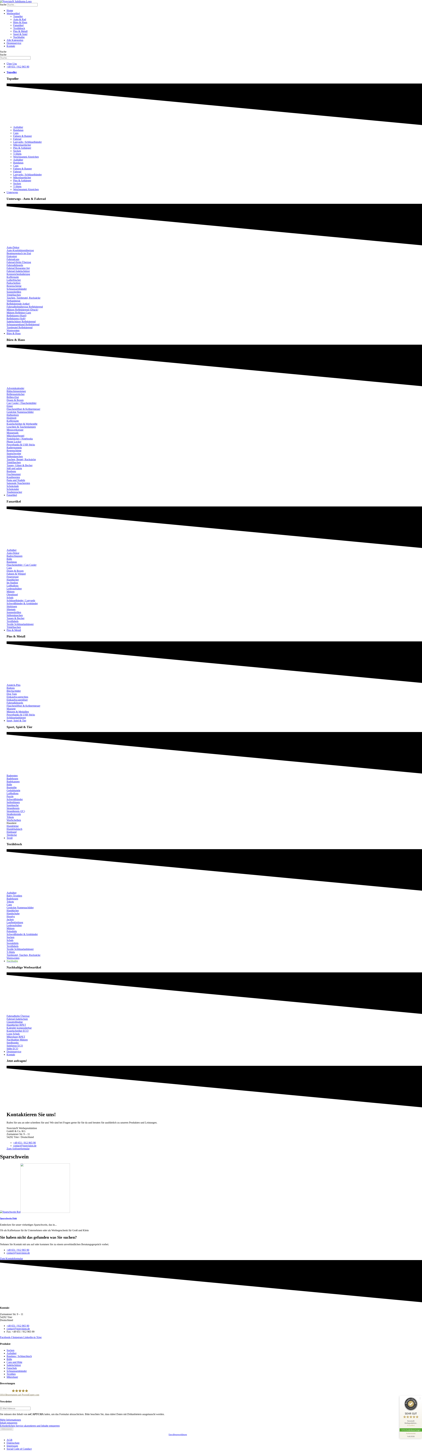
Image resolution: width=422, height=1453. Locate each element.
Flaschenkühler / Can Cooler (21, 564)
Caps (15, 133)
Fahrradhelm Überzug (18, 1016)
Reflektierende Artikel (18, 303)
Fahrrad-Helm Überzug (19, 262)
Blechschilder (14, 691)
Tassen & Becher (15, 618)
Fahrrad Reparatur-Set (18, 268)
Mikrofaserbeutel (15, 435)
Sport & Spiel (20, 34)
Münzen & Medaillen (18, 711)
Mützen (11, 591)
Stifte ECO (12, 1048)
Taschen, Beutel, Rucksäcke (21, 459)
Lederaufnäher (14, 588)
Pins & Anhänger (22, 147)
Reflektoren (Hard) (16, 315)
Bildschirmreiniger (16, 391)
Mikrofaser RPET (16, 1036)
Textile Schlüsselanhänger (20, 624)
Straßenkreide (14, 814)
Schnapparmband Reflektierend (23, 324)
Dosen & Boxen (15, 400)
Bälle (9, 559)
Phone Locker (14, 441)
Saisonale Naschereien (18, 483)
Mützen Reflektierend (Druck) (22, 309)
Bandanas (18, 130)
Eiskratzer (12, 256)
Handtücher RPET (16, 1024)
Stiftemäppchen (15, 456)
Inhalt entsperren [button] (8, 1422)
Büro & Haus (20, 22)
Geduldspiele (13, 790)
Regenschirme (14, 286)
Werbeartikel (13, 13)
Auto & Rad (19, 19)
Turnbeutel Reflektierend (19, 327)
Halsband (11, 832)
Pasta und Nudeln (16, 480)
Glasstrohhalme (15, 1022)
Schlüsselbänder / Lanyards (21, 600)
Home (10, 10)
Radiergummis (14, 447)
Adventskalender (15, 388)
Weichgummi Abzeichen (26, 156)
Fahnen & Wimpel (16, 573)
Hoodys (11, 916)
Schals (10, 597)
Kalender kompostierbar (19, 1027)
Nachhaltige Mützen (17, 1039)
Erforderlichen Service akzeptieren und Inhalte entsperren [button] (30, 1425)
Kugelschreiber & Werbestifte (22, 423)
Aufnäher (18, 127)
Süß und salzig (14, 468)
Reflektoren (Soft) (16, 318)
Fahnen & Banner (22, 136)
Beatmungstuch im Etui (19, 253)
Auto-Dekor (13, 247)
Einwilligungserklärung (178, 1434)
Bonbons (11, 471)
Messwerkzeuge (15, 429)
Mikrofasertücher (22, 145)
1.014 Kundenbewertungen (410, 1430)
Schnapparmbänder (17, 289)
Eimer (10, 406)
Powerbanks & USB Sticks (21, 444)
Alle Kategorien (15, 40)
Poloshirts (12, 931)
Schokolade (13, 486)
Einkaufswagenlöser (17, 699)
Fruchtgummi (14, 474)
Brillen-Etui (13, 397)
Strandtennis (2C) (16, 811)
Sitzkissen (12, 606)
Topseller (18, 16)
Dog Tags (12, 693)
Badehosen (12, 778)
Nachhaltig (19, 37)
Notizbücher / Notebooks (20, 438)
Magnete (11, 708)
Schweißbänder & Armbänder (22, 603)
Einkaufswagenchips (17, 696)
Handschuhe (13, 913)
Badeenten (12, 775)
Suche (3, 4)
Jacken (10, 919)
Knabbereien (13, 477)
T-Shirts (17, 153)
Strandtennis (13, 808)
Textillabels (12, 621)
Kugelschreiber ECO (18, 1030)
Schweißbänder (15, 799)
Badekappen (13, 781)
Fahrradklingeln (15, 265)
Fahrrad (17, 139)
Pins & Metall (20, 31)
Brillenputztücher (16, 394)
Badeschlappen (14, 556)
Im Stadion (12, 582)
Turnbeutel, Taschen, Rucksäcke (23, 955)
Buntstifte (12, 787)
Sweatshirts (12, 943)
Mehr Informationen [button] (10, 1419)
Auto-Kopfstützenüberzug (20, 250)
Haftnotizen (13, 415)
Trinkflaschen (14, 294)
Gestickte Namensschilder (20, 412)
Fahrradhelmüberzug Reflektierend (25, 306)
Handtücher (13, 579)
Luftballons (12, 585)
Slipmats (11, 609)
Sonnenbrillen (14, 291)
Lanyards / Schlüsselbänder (27, 142)
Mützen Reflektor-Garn (19, 312)
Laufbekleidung (15, 922)
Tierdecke (12, 835)
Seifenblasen (13, 802)
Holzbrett (11, 418)
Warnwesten (13, 330)
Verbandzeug (13, 300)
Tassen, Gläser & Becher (19, 465)
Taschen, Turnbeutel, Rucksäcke (23, 297)
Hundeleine (13, 826)
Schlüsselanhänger (16, 717)
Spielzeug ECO (15, 1045)
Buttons (11, 688)
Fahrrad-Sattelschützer (18, 271)
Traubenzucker (14, 492)
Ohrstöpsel (12, 594)
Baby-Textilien (14, 895)
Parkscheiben (13, 283)
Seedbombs (13, 1042)
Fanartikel (18, 25)
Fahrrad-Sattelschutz (17, 1019)
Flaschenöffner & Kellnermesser (23, 409)
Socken (17, 150)
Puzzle (10, 796)
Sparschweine (14, 453)
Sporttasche (13, 805)
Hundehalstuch (14, 829)
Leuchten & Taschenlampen (21, 426)
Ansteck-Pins (13, 685)
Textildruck (19, 28)
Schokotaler (13, 489)
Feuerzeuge (13, 576)
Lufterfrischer (14, 280)
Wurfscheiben (14, 820)
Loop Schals (13, 1033)
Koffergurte (13, 277)
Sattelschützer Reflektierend (21, 321)
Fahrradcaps (13, 259)
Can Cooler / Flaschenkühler (21, 403)
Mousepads (12, 432)
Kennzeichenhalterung (18, 274)
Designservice (14, 43)
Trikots (10, 817)
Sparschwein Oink (8, 1218)
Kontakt (11, 46)
